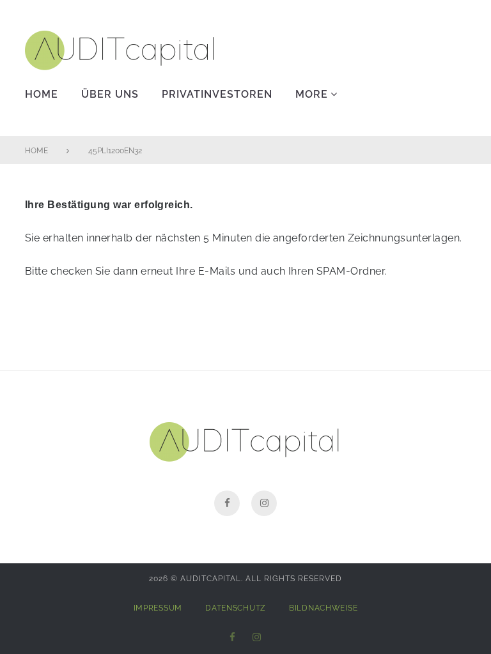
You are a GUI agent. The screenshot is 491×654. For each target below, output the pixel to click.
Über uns (110, 94)
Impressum (158, 608)
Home (41, 94)
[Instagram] (264, 503)
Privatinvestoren (217, 94)
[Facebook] (227, 503)
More (311, 94)
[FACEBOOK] (233, 637)
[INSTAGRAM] (257, 637)
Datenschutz (235, 608)
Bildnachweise (323, 608)
